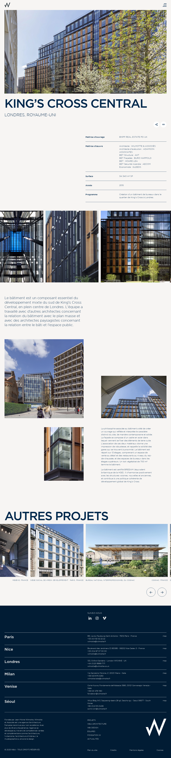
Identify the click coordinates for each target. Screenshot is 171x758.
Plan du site (92, 750)
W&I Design (92, 728)
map (164, 636)
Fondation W (94, 735)
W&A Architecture (96, 724)
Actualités (93, 739)
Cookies (160, 750)
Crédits (113, 750)
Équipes (91, 731)
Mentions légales (136, 750)
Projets (91, 720)
